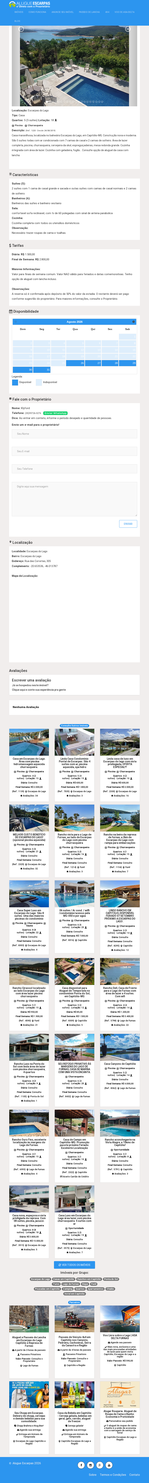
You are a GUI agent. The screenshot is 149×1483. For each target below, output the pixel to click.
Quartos (80, 1289)
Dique (85, 1284)
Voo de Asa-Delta (124, 12)
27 (99, 363)
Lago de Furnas (71, 1284)
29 (134, 363)
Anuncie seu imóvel (63, 12)
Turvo (56, 1284)
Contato (134, 1475)
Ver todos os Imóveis (75, 1264)
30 (30, 369)
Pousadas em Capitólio (47, 1289)
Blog (17, 21)
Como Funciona (37, 12)
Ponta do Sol (111, 1279)
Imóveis (19, 12)
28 (116, 363)
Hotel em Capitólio (75, 1294)
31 (48, 369)
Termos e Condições (113, 1475)
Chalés (110, 1289)
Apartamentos (95, 1289)
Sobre (92, 1475)
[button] (21, 65)
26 (82, 363)
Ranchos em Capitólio (89, 1279)
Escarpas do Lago (40, 1279)
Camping (67, 1289)
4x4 (107, 12)
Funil (93, 1284)
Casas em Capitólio (63, 1279)
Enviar (128, 523)
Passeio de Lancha (89, 12)
